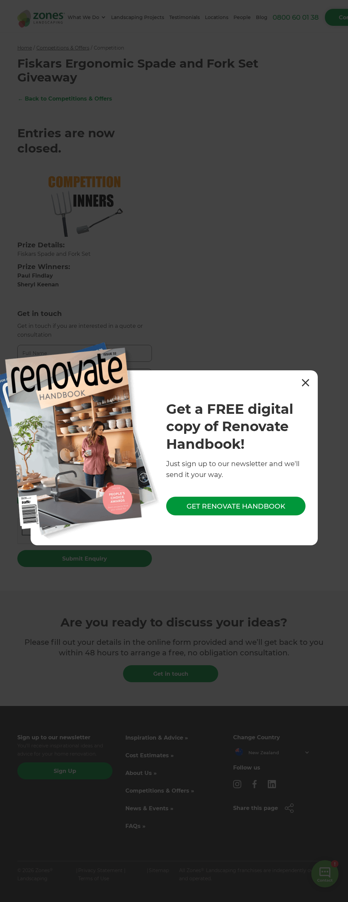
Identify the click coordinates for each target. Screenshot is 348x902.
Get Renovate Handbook (236, 506)
